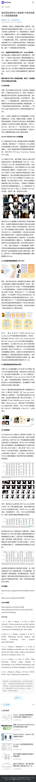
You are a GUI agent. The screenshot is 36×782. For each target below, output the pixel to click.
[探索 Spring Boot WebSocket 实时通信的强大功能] (6, 727)
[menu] (33, 2)
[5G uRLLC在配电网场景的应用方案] (6, 746)
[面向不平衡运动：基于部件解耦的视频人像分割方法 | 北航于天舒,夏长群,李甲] (6, 766)
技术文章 (19, 22)
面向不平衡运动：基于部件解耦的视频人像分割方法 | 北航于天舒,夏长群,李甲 (23, 765)
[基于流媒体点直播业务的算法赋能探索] (6, 756)
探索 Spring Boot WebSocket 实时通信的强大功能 (23, 726)
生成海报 (7, 704)
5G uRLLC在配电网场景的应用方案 (23, 745)
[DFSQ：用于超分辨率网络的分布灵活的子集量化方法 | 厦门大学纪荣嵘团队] (6, 717)
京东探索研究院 (15, 20)
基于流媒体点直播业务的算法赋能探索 (23, 755)
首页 (2, 7)
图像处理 (3, 20)
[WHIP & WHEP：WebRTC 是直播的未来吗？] (6, 736)
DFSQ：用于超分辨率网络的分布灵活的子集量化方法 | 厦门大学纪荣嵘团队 (23, 716)
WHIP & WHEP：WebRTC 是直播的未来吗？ (23, 736)
